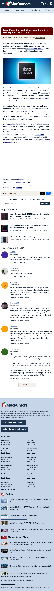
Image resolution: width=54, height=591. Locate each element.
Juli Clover (45, 219)
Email (3, 444)
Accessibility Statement (8, 584)
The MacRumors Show (18, 537)
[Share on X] (42, 193)
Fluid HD (34, 587)
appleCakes (14, 268)
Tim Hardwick (44, 239)
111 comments (9, 193)
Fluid (28, 587)
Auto (39, 587)
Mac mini (7, 10)
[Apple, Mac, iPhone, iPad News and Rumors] (18, 6)
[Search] (47, 4)
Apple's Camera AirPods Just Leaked (23, 516)
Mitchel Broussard (7, 457)
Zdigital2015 (14, 303)
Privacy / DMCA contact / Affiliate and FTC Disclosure (17, 580)
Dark (47, 587)
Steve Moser (5, 482)
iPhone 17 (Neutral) (23, 185)
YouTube (9, 494)
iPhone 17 (22, 180)
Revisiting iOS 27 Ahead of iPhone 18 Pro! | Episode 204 (30, 566)
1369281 (13, 252)
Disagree (27, 263)
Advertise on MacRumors (14, 429)
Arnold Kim (5, 440)
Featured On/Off (7, 587)
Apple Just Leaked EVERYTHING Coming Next (27, 523)
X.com (8, 444)
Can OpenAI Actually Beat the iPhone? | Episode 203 (29, 573)
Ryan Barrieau (31, 474)
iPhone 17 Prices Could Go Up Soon (25, 237)
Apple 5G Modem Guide (17, 182)
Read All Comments (27, 385)
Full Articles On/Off (19, 587)
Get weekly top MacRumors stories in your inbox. (27, 199)
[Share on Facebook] (48, 193)
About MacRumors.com (13, 422)
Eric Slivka (30, 440)
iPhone (19, 187)
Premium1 (14, 326)
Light (43, 587)
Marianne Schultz (32, 465)
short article (11, 88)
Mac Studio (20, 10)
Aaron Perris (31, 482)
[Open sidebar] (51, 4)
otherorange (14, 349)
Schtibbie (13, 282)
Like (21, 263)
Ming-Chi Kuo (33, 182)
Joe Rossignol (40, 38)
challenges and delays (34, 48)
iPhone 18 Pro (35, 10)
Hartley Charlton (6, 465)
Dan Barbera (5, 474)
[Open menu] (2, 4)
